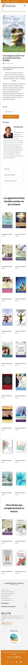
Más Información (9, 175)
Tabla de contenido (10, 181)
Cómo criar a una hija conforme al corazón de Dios (7, 363)
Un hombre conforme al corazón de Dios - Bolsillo (7, 428)
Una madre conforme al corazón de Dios (7, 299)
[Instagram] (12, 661)
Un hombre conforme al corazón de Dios (20, 234)
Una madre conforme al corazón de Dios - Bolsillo (7, 331)
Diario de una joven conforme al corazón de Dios (7, 460)
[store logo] (8, 5)
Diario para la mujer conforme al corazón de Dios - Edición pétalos (7, 492)
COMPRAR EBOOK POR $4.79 (11, 116)
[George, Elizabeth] (8, 132)
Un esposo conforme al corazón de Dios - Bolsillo (20, 396)
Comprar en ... (9, 111)
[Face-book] (17, 661)
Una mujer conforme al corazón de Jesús (20, 363)
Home (3, 9)
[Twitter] (7, 661)
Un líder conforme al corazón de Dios (7, 396)
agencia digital (11, 657)
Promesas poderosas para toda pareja (7, 571)
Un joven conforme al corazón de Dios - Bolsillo (20, 331)
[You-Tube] (21, 661)
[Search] (23, 1)
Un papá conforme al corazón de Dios (20, 428)
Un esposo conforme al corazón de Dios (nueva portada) (20, 266)
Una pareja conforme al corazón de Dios (7, 266)
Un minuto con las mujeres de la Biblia (20, 541)
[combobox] (18, 1)
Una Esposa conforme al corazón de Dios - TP (7, 234)
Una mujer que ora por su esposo (20, 571)
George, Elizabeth (19, 127)
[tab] (14, 168)
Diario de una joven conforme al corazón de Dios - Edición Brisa (20, 492)
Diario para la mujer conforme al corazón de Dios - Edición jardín (20, 460)
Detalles (7, 169)
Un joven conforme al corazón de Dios (20, 299)
